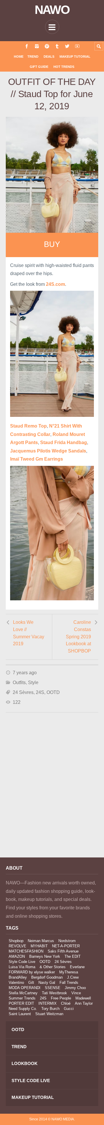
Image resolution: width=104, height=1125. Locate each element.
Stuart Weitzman (49, 1014)
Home (18, 56)
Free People (61, 998)
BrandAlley (18, 977)
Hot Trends (63, 66)
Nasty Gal (46, 982)
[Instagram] (37, 46)
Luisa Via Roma (22, 967)
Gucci (69, 1008)
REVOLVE (17, 946)
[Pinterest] (47, 46)
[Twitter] (67, 46)
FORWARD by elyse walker (32, 972)
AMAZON (17, 956)
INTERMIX (47, 1003)
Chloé (65, 1003)
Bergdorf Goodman (47, 977)
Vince (76, 993)
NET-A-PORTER (66, 946)
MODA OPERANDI (24, 988)
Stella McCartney (23, 993)
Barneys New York (44, 956)
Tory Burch (50, 1008)
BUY (52, 244)
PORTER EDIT (21, 1003)
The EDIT (72, 956)
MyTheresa (68, 972)
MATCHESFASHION (26, 951)
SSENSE (52, 988)
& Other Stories (53, 967)
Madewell (83, 998)
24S (40, 692)
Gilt (31, 982)
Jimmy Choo (75, 988)
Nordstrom (67, 941)
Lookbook (25, 1063)
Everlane (77, 967)
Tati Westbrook (54, 993)
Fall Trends (69, 982)
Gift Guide (39, 66)
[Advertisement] (52, 793)
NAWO (52, 9)
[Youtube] (77, 46)
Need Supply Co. (23, 1008)
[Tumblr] (57, 46)
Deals (49, 56)
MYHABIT (39, 946)
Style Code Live (22, 962)
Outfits (19, 682)
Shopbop (16, 941)
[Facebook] (27, 46)
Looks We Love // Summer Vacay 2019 (28, 633)
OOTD (53, 692)
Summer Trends (22, 998)
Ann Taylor (84, 1003)
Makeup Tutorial (75, 56)
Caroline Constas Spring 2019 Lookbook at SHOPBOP (78, 636)
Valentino (16, 982)
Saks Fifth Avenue (63, 951)
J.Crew (73, 977)
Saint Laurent (20, 1014)
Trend (32, 56)
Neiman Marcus (41, 941)
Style (33, 682)
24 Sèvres (23, 692)
